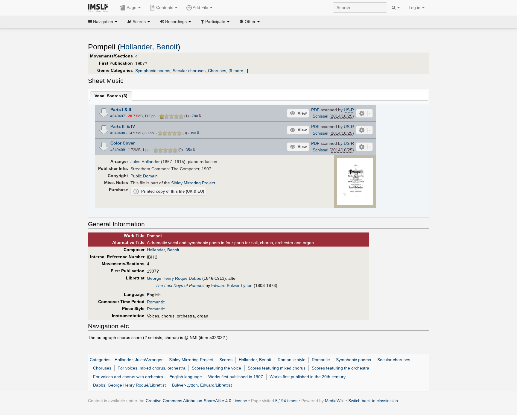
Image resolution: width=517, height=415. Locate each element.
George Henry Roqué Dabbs (174, 278)
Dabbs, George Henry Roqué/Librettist (129, 385)
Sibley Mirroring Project (193, 182)
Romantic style (291, 359)
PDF (315, 109)
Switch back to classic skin (373, 400)
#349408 (117, 133)
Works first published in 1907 (235, 376)
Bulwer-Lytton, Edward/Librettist (202, 385)
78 (194, 116)
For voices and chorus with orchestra (128, 376)
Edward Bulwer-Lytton (232, 285)
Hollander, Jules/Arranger (139, 359)
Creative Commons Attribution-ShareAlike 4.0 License (196, 400)
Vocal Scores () (111, 95)
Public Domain (144, 176)
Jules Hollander (145, 161)
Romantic (156, 302)
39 (192, 133)
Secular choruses (189, 70)
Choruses (217, 70)
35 (188, 150)
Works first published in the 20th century (308, 376)
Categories (100, 359)
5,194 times (286, 400)
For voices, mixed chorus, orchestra (151, 368)
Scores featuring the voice (216, 368)
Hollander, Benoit (149, 47)
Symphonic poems (152, 70)
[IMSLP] (99, 7)
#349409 (117, 150)
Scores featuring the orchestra (340, 368)
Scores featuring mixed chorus (276, 368)
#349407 (117, 116)
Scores (225, 359)
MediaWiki (334, 400)
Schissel (320, 116)
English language (185, 376)
